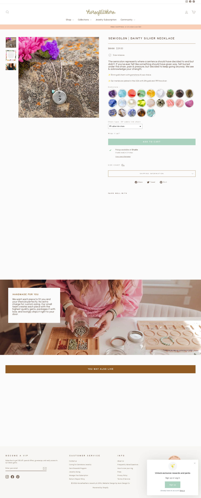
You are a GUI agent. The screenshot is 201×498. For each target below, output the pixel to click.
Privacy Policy (122, 475)
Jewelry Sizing (74, 472)
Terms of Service (123, 479)
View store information (122, 156)
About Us (120, 461)
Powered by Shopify (100, 488)
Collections (83, 19)
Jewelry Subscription (106, 19)
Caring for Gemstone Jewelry (80, 465)
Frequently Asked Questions (127, 465)
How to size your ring (125, 468)
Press (119, 472)
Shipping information (152, 173)
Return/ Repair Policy (77, 479)
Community (127, 19)
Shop (69, 19)
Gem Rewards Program (77, 468)
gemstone (134, 75)
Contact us (73, 461)
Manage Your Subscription (78, 475)
